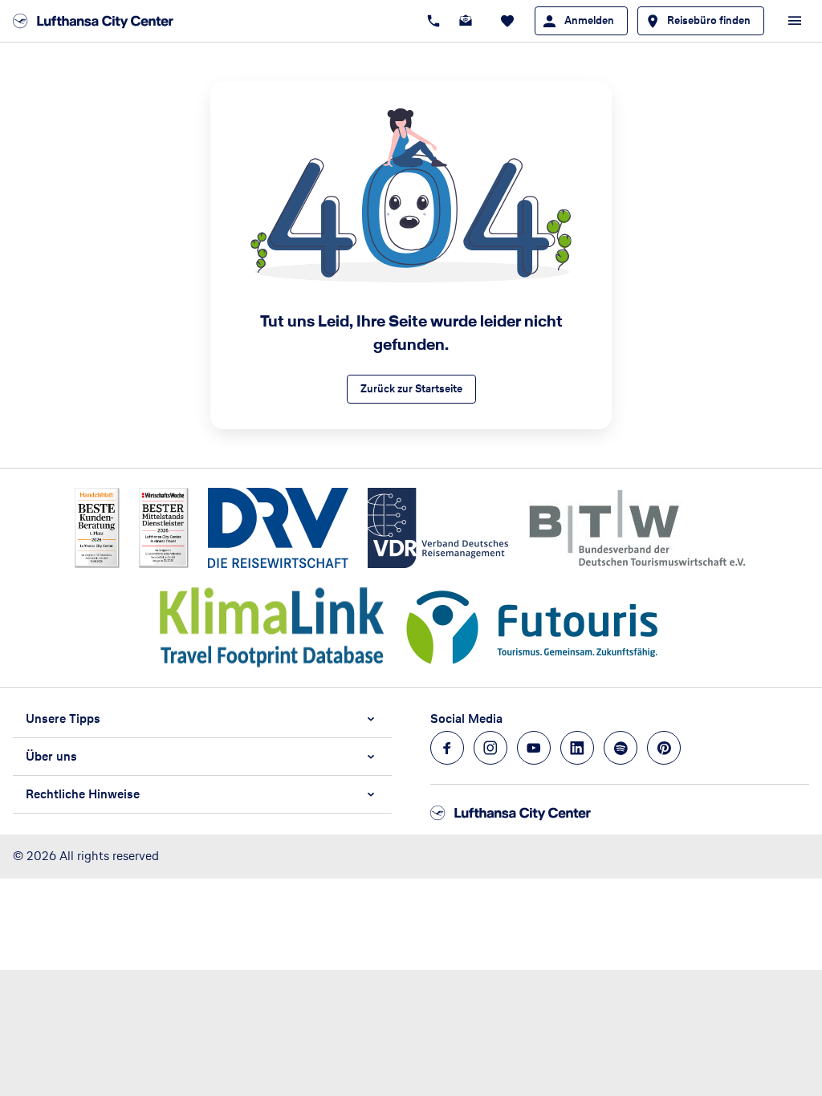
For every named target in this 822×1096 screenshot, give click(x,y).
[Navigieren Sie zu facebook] (447, 748)
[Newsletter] (465, 20)
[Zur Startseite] (98, 21)
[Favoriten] (507, 20)
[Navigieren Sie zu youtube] (534, 748)
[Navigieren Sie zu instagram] (490, 748)
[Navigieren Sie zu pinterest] (664, 748)
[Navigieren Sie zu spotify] (620, 748)
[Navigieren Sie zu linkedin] (577, 748)
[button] (202, 718)
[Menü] (794, 20)
